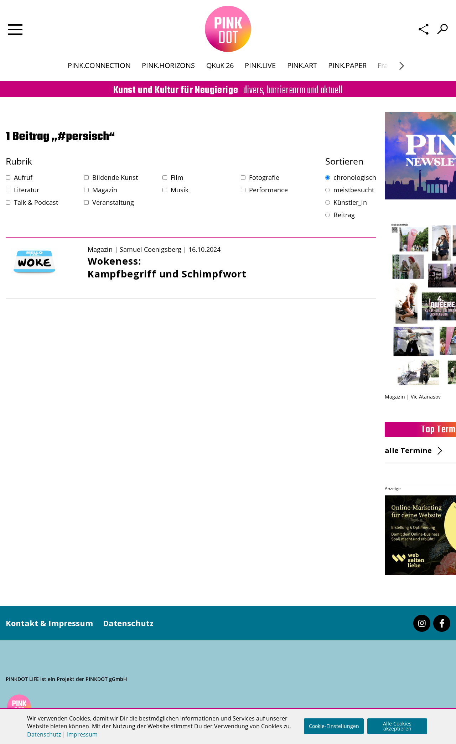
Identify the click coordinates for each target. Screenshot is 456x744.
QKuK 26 (220, 65)
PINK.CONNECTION (99, 65)
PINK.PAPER (347, 65)
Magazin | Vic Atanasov (413, 396)
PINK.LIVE (260, 65)
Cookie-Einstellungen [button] (334, 726)
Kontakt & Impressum (49, 623)
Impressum (82, 734)
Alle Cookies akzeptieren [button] (397, 726)
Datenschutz (128, 623)
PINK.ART (302, 65)
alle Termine (408, 450)
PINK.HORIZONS (168, 65)
